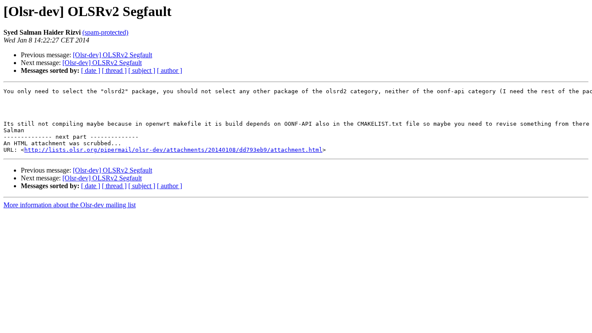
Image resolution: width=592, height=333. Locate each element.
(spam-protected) (105, 32)
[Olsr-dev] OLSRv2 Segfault (112, 55)
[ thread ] (114, 70)
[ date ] (90, 70)
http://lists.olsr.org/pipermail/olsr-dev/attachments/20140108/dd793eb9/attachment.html (173, 150)
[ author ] (169, 70)
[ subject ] (141, 70)
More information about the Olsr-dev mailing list (69, 205)
